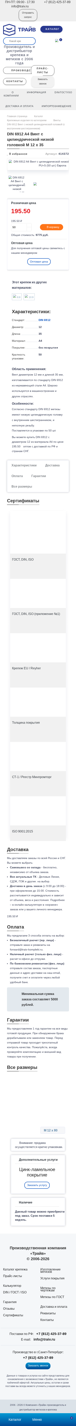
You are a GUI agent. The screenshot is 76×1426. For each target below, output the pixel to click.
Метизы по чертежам (48, 1289)
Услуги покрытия (52, 1278)
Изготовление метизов (50, 1270)
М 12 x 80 (51, 1130)
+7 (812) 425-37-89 (51, 1334)
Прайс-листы (12, 1276)
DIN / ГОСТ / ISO (15, 1292)
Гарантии (38, 476)
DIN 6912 (45, 320)
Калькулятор (12, 1285)
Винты (57, 120)
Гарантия (10, 1302)
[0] (56, 40)
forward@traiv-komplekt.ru (26, 949)
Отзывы (9, 1308)
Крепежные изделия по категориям (26, 120)
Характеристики (24, 465)
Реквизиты (48, 1313)
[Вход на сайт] (10, 18)
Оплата (17, 476)
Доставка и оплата (53, 1306)
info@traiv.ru (44, 1339)
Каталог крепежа (15, 1269)
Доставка (52, 465)
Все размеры (21, 486)
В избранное (17, 153)
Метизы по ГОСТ (52, 1297)
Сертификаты (13, 1315)
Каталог (38, 116)
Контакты (47, 1320)
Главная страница (17, 116)
